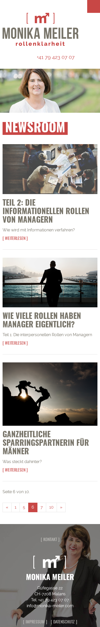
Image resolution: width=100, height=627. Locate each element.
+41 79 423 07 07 (55, 57)
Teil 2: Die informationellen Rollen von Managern (46, 211)
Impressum (35, 622)
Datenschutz (64, 622)
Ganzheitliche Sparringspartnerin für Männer (46, 443)
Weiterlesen (15, 239)
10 (51, 507)
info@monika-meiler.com (50, 605)
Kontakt (50, 540)
